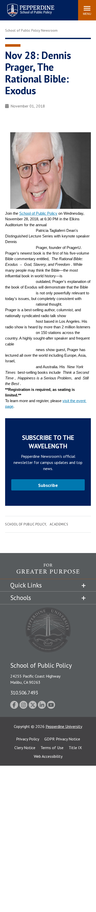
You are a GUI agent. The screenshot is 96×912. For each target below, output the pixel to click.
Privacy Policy (27, 738)
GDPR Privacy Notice (62, 738)
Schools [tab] (20, 598)
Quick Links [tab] (26, 585)
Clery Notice (24, 747)
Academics (59, 524)
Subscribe (48, 485)
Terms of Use (51, 747)
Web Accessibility (48, 756)
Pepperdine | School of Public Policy (25, 7)
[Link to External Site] (48, 571)
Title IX (75, 747)
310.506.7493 (24, 692)
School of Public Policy (38, 213)
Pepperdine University (64, 726)
